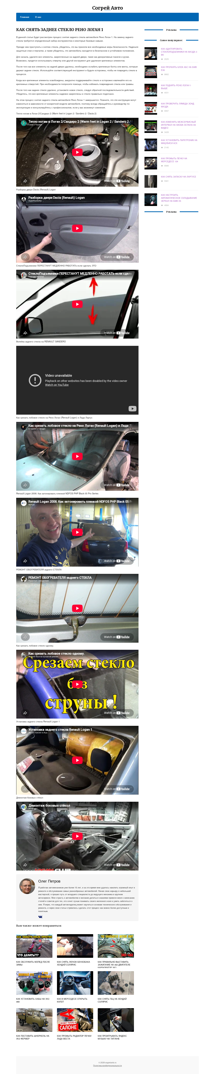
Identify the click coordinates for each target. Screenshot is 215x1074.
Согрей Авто (107, 8)
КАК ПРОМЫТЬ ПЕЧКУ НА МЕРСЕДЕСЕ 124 (174, 160)
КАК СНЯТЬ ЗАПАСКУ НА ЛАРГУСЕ (178, 176)
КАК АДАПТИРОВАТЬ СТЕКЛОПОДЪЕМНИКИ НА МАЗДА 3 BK (179, 51)
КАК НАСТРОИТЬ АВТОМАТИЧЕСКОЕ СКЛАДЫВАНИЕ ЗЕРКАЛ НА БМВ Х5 (179, 197)
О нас (38, 16)
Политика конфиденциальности (107, 1065)
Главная (24, 16)
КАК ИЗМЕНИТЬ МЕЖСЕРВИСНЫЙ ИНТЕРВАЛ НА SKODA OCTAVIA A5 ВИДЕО (178, 124)
